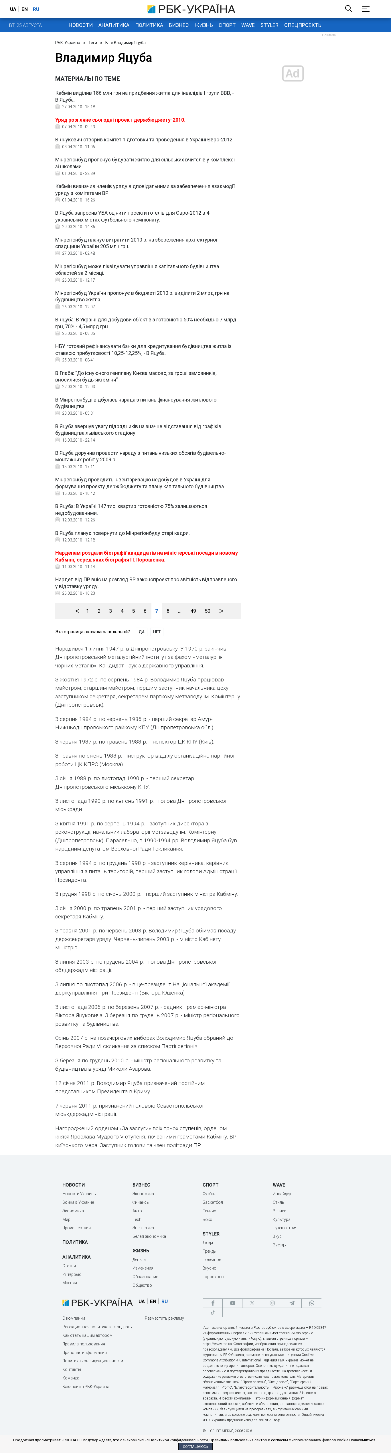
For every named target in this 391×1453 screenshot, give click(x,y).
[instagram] (272, 1303)
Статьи (69, 1266)
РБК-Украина (67, 42)
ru (36, 9)
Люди (208, 1242)
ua (13, 9)
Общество (142, 1285)
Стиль (278, 1202)
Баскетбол (213, 1202)
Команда (70, 1378)
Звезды (280, 1245)
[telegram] (292, 1303)
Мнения (69, 1282)
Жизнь (204, 25)
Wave (248, 25)
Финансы (141, 1202)
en (24, 9)
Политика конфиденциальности (92, 1361)
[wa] (311, 1303)
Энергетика (143, 1227)
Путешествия (285, 1227)
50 (207, 611)
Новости (81, 25)
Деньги (139, 1259)
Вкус (277, 1236)
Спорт (227, 25)
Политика (149, 25)
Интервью (72, 1274)
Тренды (209, 1251)
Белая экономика (149, 1236)
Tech (137, 1219)
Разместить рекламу (164, 1318)
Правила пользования (83, 1344)
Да (142, 632)
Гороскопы (213, 1276)
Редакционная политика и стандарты (97, 1326)
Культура (282, 1219)
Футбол (209, 1193)
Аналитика (113, 25)
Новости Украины (79, 1193)
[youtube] (232, 1303)
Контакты (71, 1369)
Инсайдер (282, 1193)
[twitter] (252, 1303)
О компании (73, 1318)
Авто (137, 1211)
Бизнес (179, 25)
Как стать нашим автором (87, 1335)
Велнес (279, 1211)
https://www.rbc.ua (217, 1344)
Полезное (212, 1259)
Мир (66, 1219)
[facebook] (213, 1303)
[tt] (213, 1312)
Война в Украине (78, 1202)
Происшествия (76, 1227)
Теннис (209, 1211)
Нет (157, 632)
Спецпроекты (303, 25)
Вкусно (209, 1268)
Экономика (73, 1211)
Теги (92, 42)
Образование (145, 1276)
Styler (269, 25)
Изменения (143, 1268)
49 (193, 611)
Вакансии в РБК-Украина (85, 1386)
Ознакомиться (362, 1440)
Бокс (207, 1219)
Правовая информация (84, 1352)
